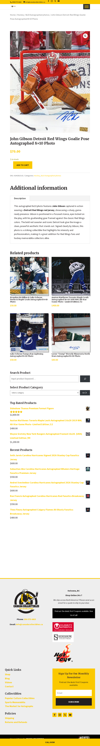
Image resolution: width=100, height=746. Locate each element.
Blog (7, 678)
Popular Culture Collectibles (20, 698)
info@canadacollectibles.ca (29, 624)
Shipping (9, 718)
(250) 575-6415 (16, 2)
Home (13, 14)
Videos (8, 682)
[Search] (85, 378)
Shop (7, 674)
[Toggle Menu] (87, 7)
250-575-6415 (30, 619)
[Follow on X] (65, 715)
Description (20, 198)
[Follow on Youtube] (70, 715)
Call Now (50, 742)
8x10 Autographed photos (37, 14)
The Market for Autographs (19, 706)
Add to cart (23, 165)
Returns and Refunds (16, 722)
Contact (9, 686)
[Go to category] (85, 393)
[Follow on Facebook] (54, 715)
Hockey (20, 14)
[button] (85, 35)
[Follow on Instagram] (60, 715)
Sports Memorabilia (15, 702)
